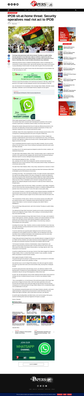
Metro (58, 10)
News (29, 10)
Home (25, 10)
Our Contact (41, 389)
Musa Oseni (14, 23)
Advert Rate (47, 389)
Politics (33, 10)
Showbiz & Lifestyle (46, 10)
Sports (54, 10)
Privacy (53, 389)
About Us (35, 389)
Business (39, 10)
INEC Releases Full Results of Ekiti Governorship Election (27, 92)
